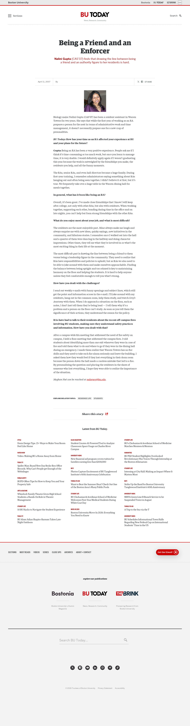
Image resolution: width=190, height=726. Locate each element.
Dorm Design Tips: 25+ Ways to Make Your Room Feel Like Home (41, 445)
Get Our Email (165, 552)
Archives (68, 552)
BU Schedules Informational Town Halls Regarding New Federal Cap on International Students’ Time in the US (146, 522)
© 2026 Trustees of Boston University (80, 688)
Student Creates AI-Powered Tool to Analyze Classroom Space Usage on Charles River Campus (93, 446)
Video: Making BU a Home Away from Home (39, 456)
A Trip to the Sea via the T (136, 510)
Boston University (18, 2)
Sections (12, 552)
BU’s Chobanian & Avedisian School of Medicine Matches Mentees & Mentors (148, 445)
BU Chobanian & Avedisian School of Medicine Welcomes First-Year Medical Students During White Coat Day (94, 500)
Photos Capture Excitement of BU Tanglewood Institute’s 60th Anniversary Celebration (94, 473)
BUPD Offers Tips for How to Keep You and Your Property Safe (40, 483)
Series (46, 552)
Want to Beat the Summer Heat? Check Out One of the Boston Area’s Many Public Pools (94, 486)
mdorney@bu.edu (96, 379)
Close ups (56, 552)
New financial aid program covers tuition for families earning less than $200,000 (92, 460)
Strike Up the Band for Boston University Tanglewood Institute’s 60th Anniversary (144, 486)
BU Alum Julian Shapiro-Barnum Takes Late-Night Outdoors (39, 521)
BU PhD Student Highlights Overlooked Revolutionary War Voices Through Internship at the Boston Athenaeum (148, 459)
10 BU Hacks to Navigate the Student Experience (41, 510)
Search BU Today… (73, 640)
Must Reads (25, 552)
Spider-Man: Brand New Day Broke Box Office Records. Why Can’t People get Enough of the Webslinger (39, 469)
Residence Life (84, 398)
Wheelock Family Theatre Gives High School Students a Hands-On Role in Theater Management (39, 497)
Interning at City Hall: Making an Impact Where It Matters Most (148, 473)
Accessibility (120, 688)
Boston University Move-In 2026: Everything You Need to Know (93, 514)
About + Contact (83, 552)
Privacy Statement (105, 688)
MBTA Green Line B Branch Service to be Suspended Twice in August (144, 498)
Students (98, 398)
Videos (36, 552)
